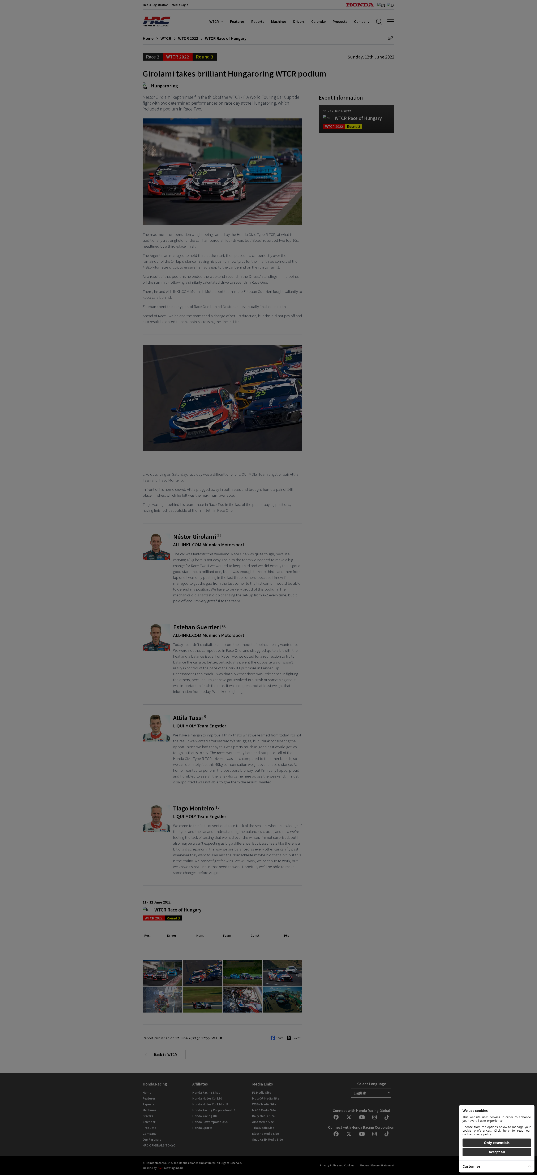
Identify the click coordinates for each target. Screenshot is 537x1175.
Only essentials (497, 1142)
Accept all (497, 1152)
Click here (502, 1130)
